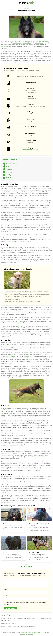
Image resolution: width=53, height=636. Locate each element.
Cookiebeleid (46, 633)
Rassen (26, 8)
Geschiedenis (9, 178)
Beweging (8, 175)
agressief (49, 422)
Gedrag (8, 166)
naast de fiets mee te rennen (35, 457)
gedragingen (14, 247)
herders (25, 41)
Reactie (6, 578)
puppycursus (4, 414)
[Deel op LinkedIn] (29, 566)
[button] (2, 2)
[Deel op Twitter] (24, 566)
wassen (27, 355)
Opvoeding (9, 172)
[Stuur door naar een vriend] (26, 566)
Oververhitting (18, 241)
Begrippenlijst (29, 634)
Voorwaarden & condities (27, 633)
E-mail (5, 596)
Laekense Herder (39, 43)
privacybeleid (27, 627)
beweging (49, 328)
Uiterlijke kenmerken (11, 164)
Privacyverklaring (38, 633)
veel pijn (8, 377)
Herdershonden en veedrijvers (30, 150)
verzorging (7, 344)
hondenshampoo (10, 356)
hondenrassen (5, 47)
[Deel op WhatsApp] (21, 566)
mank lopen (20, 377)
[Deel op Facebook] (23, 566)
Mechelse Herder (17, 43)
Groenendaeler (27, 43)
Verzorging (9, 169)
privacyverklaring (31, 302)
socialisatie (18, 323)
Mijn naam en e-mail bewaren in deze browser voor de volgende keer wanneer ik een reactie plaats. (25, 603)
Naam (5, 590)
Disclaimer (22, 634)
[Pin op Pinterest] (28, 566)
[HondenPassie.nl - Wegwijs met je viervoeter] (26, 2)
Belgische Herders (43, 41)
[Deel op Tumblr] (31, 566)
